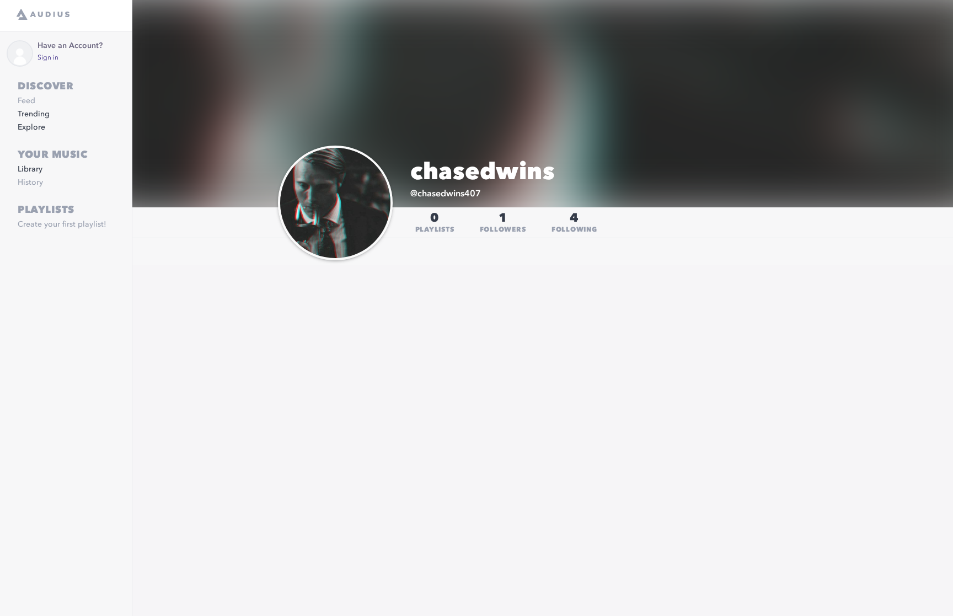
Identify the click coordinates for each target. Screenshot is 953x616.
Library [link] (30, 169)
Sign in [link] (48, 58)
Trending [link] (34, 114)
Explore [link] (31, 127)
